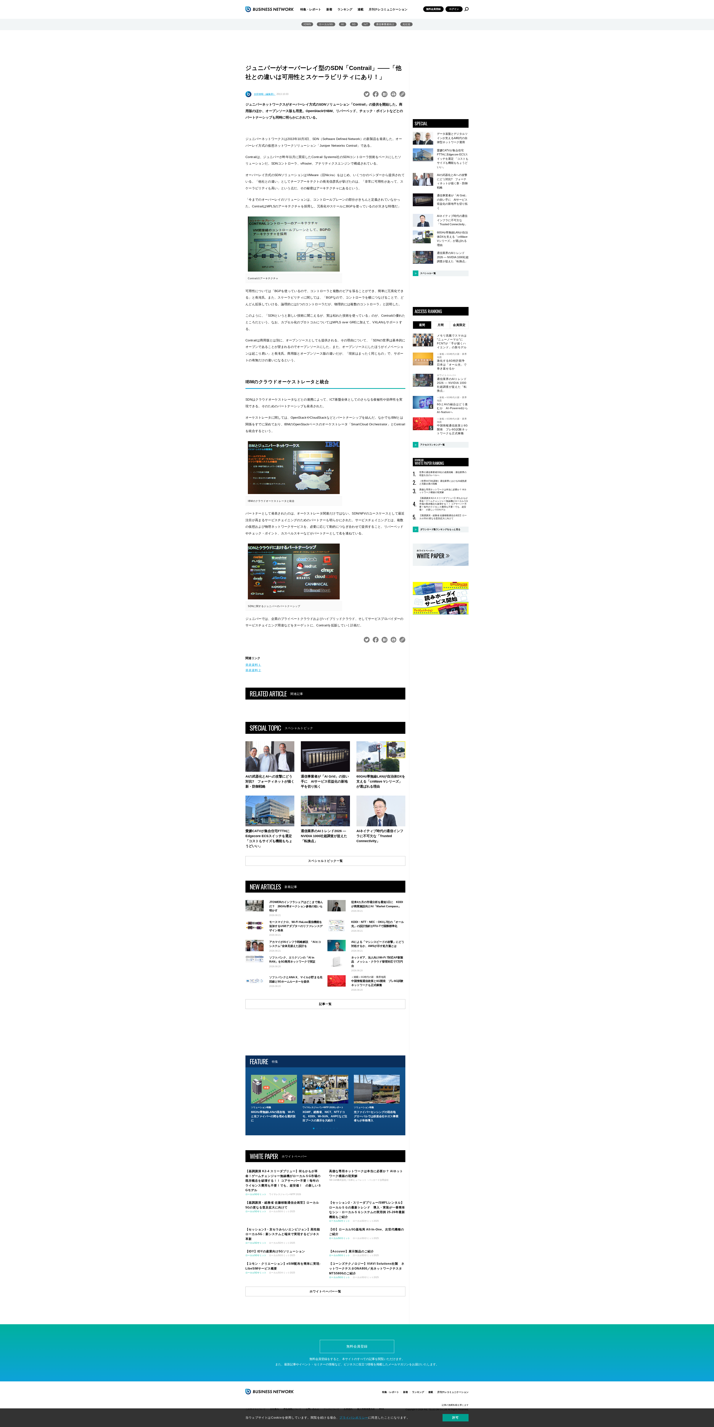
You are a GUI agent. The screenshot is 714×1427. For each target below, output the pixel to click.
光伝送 (406, 24)
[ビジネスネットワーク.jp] (269, 9)
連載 (361, 9)
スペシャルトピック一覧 (325, 860)
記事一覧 (325, 1004)
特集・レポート (310, 9)
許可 (455, 1417)
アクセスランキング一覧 (432, 444)
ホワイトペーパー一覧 (325, 1291)
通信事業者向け (385, 24)
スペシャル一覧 (428, 273)
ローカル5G (326, 24)
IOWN (307, 24)
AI (342, 24)
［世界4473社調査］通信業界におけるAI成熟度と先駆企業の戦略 (443, 482)
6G (354, 24)
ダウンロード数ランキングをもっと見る (440, 529)
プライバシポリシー (353, 1417)
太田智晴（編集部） (265, 94)
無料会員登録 (433, 9)
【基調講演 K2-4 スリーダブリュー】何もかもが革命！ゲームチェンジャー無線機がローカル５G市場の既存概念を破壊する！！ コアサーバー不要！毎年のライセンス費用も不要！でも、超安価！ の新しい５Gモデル (443, 504)
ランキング (344, 9)
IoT (366, 24)
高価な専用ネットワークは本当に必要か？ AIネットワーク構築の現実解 (443, 491)
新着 (329, 9)
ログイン (454, 9)
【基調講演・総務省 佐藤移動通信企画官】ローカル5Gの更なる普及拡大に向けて (443, 517)
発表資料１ (253, 664)
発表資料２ (253, 670)
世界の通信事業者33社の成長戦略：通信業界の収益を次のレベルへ (443, 474)
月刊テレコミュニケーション (388, 9)
